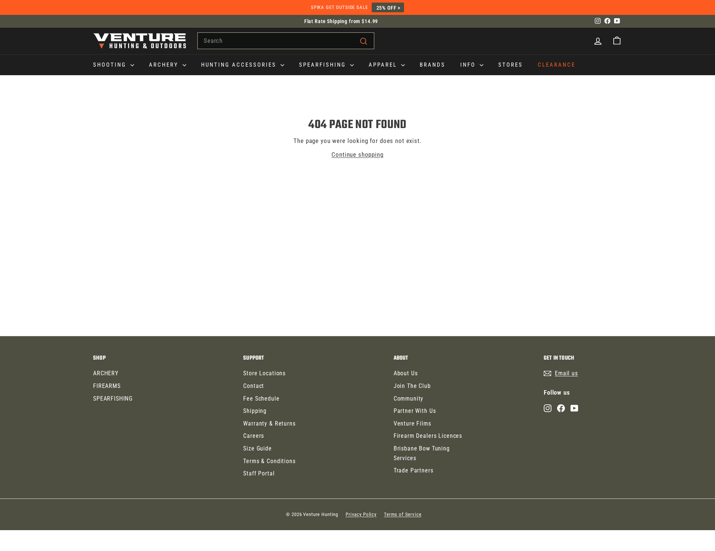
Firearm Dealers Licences (428, 435)
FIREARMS (107, 385)
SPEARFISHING (323, 64)
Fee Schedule (261, 398)
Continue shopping (357, 154)
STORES (510, 64)
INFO (469, 64)
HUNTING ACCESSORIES (240, 64)
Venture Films (412, 423)
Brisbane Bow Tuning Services (422, 453)
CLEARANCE (556, 64)
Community (409, 398)
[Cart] (616, 41)
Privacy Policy (361, 514)
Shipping (255, 410)
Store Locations (264, 373)
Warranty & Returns (269, 423)
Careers (253, 435)
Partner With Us (415, 410)
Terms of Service (403, 514)
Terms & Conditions (269, 461)
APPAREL (384, 64)
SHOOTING (110, 64)
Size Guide (257, 448)
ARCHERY (165, 64)
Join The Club (412, 385)
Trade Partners (413, 470)
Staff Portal (258, 473)
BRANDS (432, 64)
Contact (253, 385)
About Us (406, 373)
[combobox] (285, 40)
